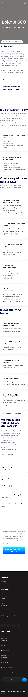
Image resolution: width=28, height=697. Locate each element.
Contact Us (4, 640)
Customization (5, 596)
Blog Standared (5, 638)
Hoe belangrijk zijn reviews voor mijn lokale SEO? (12, 487)
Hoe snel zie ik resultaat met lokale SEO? (12, 505)
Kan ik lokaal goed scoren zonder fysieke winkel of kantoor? (11, 478)
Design (3, 598)
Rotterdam (4, 657)
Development (4, 601)
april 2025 (3, 581)
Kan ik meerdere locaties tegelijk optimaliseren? (11, 496)
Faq (2, 643)
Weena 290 (4, 655)
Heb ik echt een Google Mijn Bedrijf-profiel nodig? (12, 469)
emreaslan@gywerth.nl (7, 660)
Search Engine (4, 603)
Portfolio (3, 645)
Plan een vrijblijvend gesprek (14, 550)
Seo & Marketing (5, 605)
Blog (2, 593)
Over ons (3, 635)
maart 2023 (4, 584)
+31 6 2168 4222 (5, 662)
